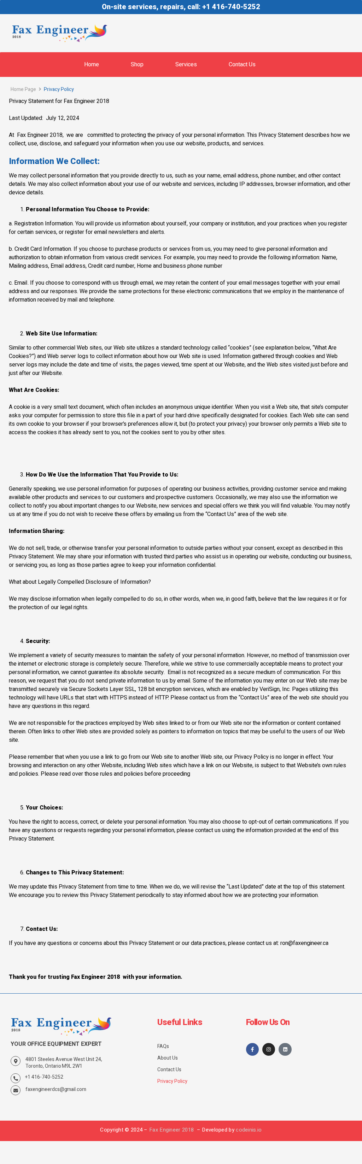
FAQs (163, 1046)
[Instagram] (268, 1049)
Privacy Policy (172, 1081)
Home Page (23, 89)
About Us (167, 1058)
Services (186, 64)
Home (91, 64)
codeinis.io (249, 1130)
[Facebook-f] (252, 1049)
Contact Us (242, 64)
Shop (137, 64)
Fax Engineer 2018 (172, 1130)
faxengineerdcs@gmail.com (55, 1089)
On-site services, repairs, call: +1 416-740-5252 (181, 7)
